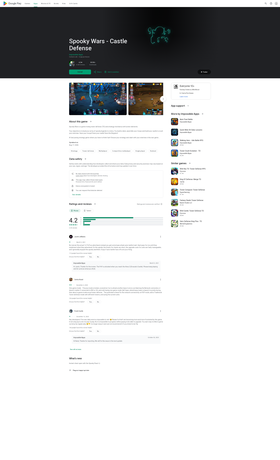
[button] (98, 99)
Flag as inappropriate (79, 370)
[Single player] (140, 151)
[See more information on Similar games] (189, 163)
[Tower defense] (88, 151)
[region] (99, 63)
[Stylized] (153, 151)
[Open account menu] (276, 3)
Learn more (79, 176)
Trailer (204, 72)
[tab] (27, 3)
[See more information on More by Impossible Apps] (202, 113)
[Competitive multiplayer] (121, 151)
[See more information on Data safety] (85, 159)
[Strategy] (74, 151)
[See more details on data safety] (76, 194)
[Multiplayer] (103, 151)
